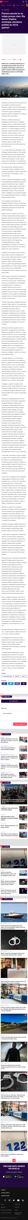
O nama (2, 1204)
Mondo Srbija (5, 1193)
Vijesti (17, 59)
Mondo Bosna (5, 1195)
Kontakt (17, 1207)
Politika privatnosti (6, 1213)
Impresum (3, 1207)
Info (2, 10)
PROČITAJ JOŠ (8, 899)
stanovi (17, 676)
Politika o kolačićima (6, 1210)
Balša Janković (8, 59)
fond (23, 676)
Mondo (3, 1190)
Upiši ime (3, 708)
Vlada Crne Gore (7, 676)
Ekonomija (7, 10)
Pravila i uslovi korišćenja (18, 1213)
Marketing (17, 1204)
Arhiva (16, 1210)
